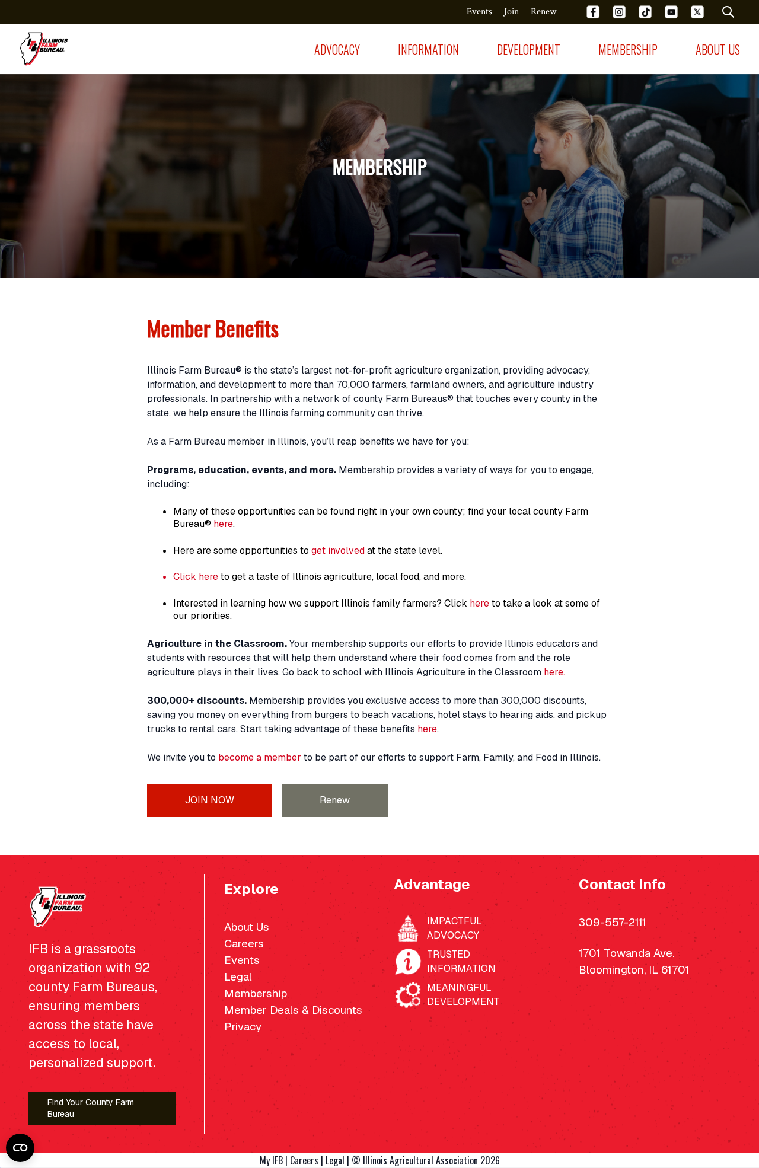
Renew (335, 800)
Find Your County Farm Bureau (90, 1108)
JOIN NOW (209, 800)
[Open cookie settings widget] (20, 1148)
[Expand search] (728, 12)
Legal (335, 1160)
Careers (304, 1160)
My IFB (271, 1160)
